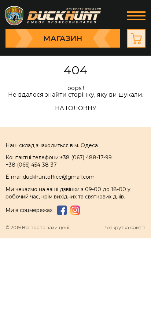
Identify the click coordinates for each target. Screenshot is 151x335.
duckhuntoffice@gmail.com (59, 177)
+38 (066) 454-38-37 (31, 164)
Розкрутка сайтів (124, 227)
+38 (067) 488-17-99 (86, 157)
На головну (75, 108)
